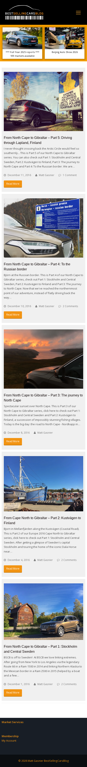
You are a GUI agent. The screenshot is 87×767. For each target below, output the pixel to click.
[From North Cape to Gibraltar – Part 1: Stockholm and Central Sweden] (43, 611)
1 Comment (70, 175)
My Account (9, 740)
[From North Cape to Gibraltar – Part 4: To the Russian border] (43, 228)
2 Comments (70, 306)
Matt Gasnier (46, 175)
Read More (12, 184)
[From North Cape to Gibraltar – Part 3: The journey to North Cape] (43, 359)
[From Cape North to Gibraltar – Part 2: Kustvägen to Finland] (43, 483)
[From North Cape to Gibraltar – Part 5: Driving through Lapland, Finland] (43, 101)
